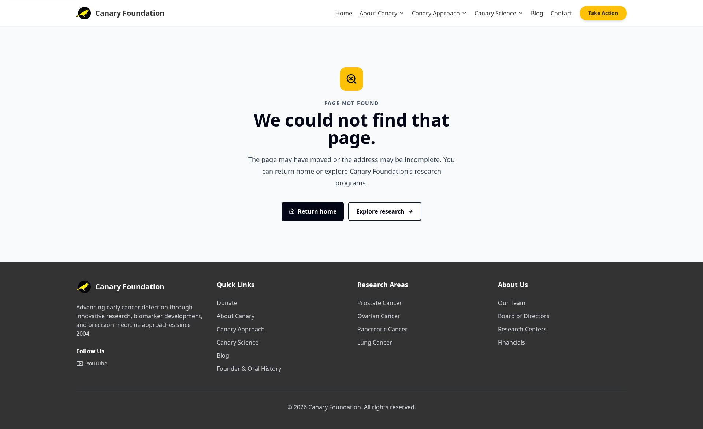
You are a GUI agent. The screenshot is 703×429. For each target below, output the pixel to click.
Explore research (380, 211)
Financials (511, 342)
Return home (317, 211)
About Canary (378, 13)
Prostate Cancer (379, 303)
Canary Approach (436, 13)
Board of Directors (524, 316)
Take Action (603, 13)
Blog (537, 13)
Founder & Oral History (249, 369)
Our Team (511, 303)
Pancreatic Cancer (382, 329)
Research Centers (522, 329)
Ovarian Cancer (378, 316)
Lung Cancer (374, 342)
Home (343, 13)
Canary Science (495, 13)
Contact (561, 13)
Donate (227, 303)
